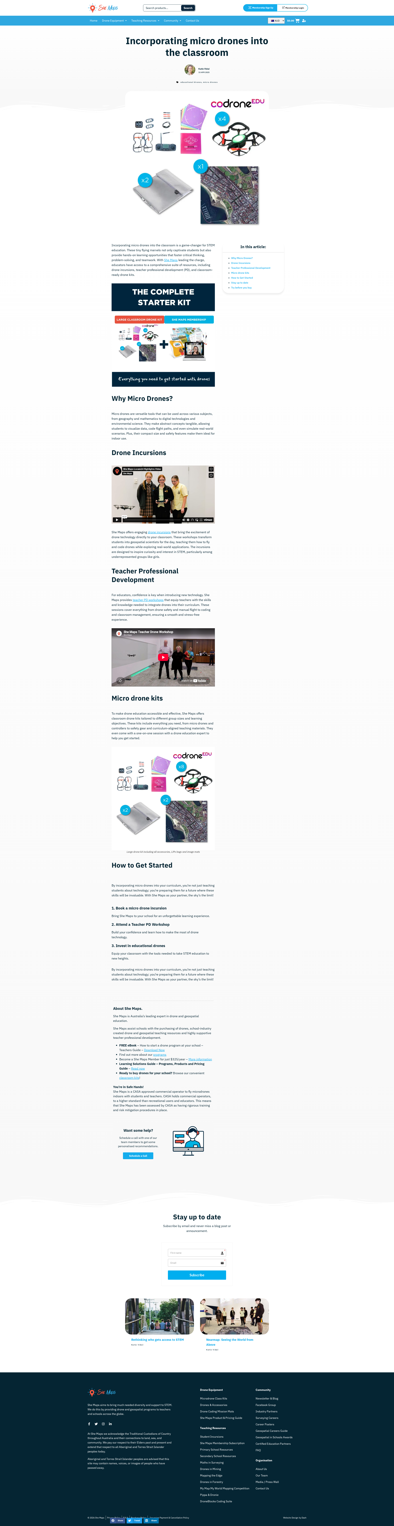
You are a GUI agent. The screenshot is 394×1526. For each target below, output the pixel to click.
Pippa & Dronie (209, 1495)
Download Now (154, 1050)
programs (159, 1054)
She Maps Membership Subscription (222, 1443)
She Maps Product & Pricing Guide (221, 1418)
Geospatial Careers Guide (272, 1431)
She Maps (171, 260)
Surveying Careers (267, 1418)
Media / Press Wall (267, 1482)
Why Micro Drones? (242, 258)
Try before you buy (241, 287)
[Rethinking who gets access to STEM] (159, 1333)
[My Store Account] (304, 20)
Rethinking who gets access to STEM (157, 1340)
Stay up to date (239, 282)
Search (188, 8)
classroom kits (129, 1078)
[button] (117, 1520)
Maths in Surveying (212, 1462)
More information (200, 1059)
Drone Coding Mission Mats (217, 1411)
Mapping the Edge (211, 1475)
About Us (261, 1469)
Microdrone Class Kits (213, 1398)
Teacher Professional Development (250, 267)
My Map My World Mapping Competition (224, 1488)
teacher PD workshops (148, 600)
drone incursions (159, 532)
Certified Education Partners (273, 1443)
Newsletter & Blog (267, 1398)
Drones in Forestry (211, 1482)
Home (93, 20)
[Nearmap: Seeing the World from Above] (234, 1333)
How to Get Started (242, 277)
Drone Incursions (240, 262)
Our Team (262, 1475)
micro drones (210, 82)
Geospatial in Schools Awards (274, 1437)
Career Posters (265, 1424)
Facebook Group (266, 1405)
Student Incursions (211, 1436)
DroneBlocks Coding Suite (216, 1501)
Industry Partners (266, 1411)
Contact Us (192, 20)
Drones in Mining (210, 1469)
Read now (138, 1068)
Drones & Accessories (213, 1405)
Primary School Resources (216, 1449)
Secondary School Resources (218, 1456)
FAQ (258, 1450)
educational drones (191, 82)
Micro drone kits (240, 272)
